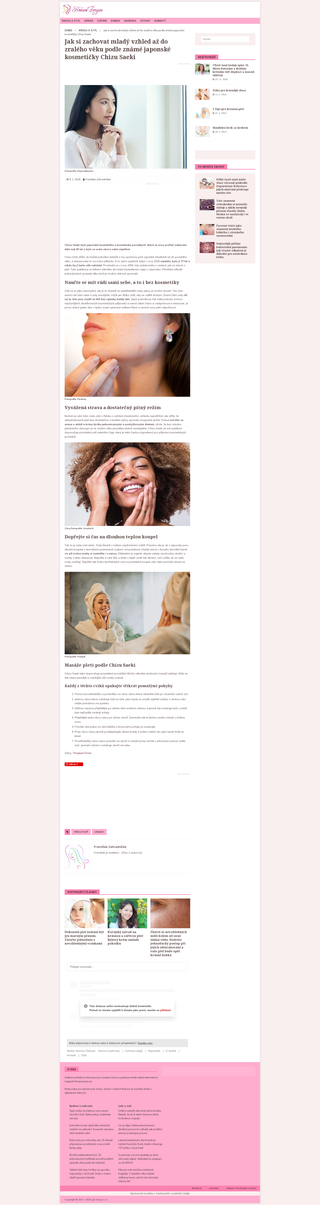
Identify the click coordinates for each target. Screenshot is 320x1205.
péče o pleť (81, 831)
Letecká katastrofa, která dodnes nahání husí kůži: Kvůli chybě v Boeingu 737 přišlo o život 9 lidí (140, 1144)
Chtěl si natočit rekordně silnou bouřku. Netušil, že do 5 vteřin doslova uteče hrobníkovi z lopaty (140, 1114)
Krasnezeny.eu (83, 1081)
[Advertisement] (127, 74)
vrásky (99, 831)
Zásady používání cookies (241, 1188)
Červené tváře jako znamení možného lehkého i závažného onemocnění (230, 231)
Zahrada (130, 20)
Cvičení (102, 20)
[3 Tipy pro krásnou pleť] (202, 113)
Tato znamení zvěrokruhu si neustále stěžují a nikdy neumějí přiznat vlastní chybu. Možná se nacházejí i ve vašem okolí (232, 209)
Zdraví (88, 20)
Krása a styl (71, 20)
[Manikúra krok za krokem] (202, 131)
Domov (115, 20)
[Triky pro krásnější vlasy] (202, 94)
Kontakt (214, 1188)
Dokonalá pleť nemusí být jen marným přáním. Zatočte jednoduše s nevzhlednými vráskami (84, 937)
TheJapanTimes (82, 753)
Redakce (197, 1188)
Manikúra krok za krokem (230, 127)
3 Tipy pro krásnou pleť (228, 109)
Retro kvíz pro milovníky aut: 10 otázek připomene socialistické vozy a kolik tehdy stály (91, 1144)
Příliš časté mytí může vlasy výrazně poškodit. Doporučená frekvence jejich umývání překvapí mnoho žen (232, 186)
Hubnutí (160, 20)
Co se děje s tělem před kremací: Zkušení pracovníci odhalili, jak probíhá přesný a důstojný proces (140, 1129)
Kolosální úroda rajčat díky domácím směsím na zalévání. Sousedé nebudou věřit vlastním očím (91, 1129)
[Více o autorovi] (131, 852)
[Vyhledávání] (225, 39)
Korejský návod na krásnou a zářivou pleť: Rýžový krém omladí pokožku (126, 937)
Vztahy (145, 20)
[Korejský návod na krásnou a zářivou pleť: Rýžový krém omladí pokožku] (127, 913)
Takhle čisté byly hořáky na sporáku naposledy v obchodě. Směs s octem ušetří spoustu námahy (90, 1173)
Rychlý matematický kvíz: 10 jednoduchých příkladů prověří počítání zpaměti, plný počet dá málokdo (91, 1158)
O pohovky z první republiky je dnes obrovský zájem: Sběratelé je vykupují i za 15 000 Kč (140, 1158)
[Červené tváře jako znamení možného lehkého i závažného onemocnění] (207, 229)
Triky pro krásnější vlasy (229, 90)
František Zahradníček (110, 847)
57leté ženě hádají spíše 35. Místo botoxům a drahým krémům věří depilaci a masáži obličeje (233, 70)
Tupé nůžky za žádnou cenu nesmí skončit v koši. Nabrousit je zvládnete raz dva (90, 1114)
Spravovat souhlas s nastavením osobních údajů (160, 1193)
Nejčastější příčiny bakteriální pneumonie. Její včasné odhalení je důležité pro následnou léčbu (232, 250)
